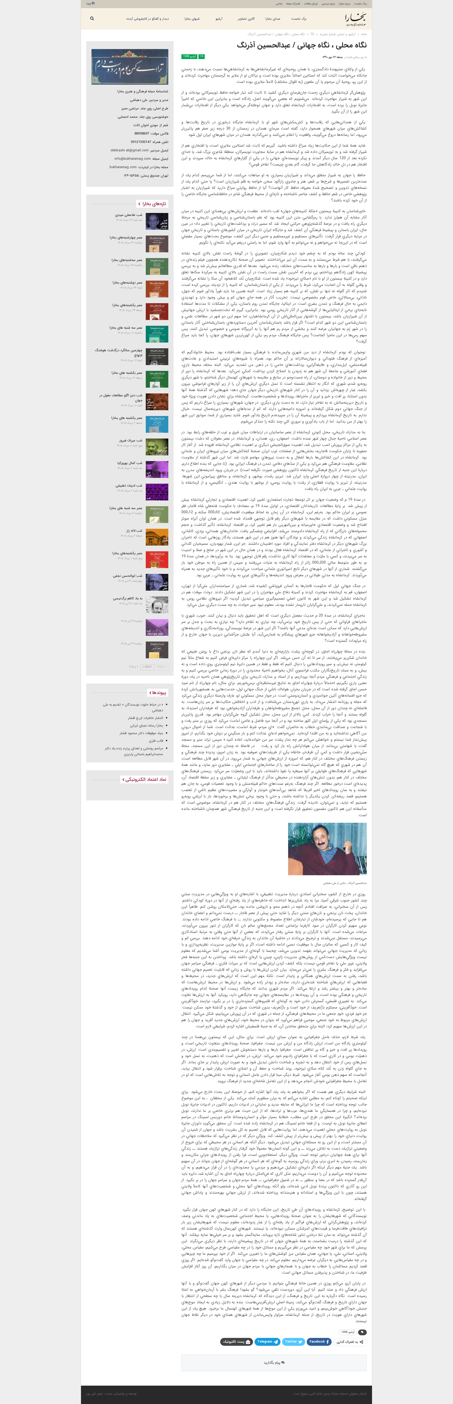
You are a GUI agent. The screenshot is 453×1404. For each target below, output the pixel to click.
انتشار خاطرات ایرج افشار (145, 718)
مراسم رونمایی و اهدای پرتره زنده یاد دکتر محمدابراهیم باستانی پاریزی (134, 751)
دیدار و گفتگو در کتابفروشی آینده (147, 18)
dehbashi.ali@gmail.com (130, 150)
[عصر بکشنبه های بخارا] (157, 379)
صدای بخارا (273, 18)
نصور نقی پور (94, 1393)
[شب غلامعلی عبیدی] (157, 221)
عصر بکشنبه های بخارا (127, 373)
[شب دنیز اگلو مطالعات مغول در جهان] (157, 401)
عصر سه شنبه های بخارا (126, 327)
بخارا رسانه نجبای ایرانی (146, 725)
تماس (279, 4)
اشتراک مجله (293, 4)
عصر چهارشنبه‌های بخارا (126, 237)
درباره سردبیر (328, 4)
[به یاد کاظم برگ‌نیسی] (157, 604)
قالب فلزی (156, 741)
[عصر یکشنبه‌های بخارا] (157, 311)
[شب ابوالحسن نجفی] (157, 582)
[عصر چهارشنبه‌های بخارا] (157, 244)
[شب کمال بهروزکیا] (157, 469)
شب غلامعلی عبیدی (128, 215)
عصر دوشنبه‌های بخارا (127, 282)
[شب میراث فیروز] (157, 447)
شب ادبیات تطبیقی (129, 485)
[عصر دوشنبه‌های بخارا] (157, 289)
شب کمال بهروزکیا (129, 463)
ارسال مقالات (311, 4)
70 (201, 56)
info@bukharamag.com (133, 159)
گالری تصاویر (246, 18)
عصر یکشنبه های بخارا (126, 418)
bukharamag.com (123, 167)
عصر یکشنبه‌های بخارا (127, 305)
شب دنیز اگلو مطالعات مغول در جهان (120, 398)
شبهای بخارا (192, 18)
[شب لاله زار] (157, 537)
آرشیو (218, 18)
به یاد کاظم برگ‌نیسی (127, 598)
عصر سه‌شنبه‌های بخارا (127, 260)
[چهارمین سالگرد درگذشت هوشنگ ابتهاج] (157, 356)
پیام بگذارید (272, 1362)
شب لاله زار (134, 530)
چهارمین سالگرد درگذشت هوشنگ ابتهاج (118, 353)
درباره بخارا (344, 4)
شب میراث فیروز (130, 440)
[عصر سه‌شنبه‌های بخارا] (157, 266)
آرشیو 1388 (189, 56)
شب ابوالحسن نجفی (127, 576)
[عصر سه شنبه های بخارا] (157, 334)
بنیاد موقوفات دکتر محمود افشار (141, 733)
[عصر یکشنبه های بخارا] (157, 424)
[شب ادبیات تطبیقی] (157, 492)
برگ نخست (360, 4)
